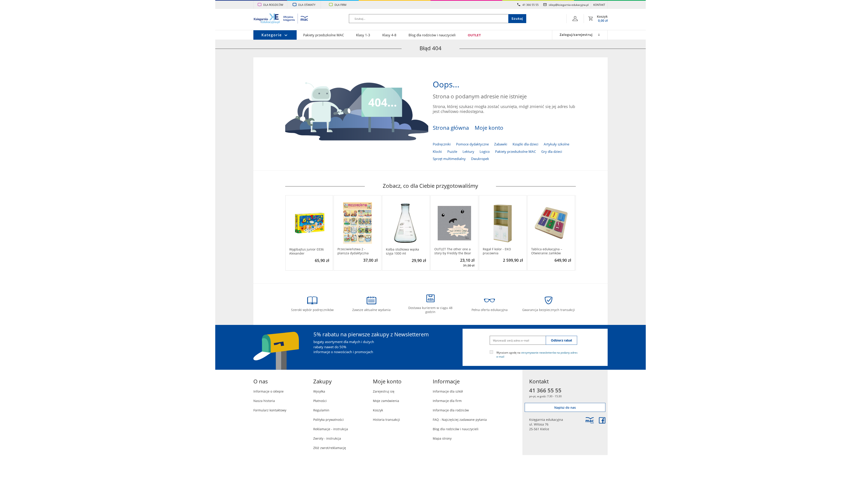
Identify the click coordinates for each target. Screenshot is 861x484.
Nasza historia (264, 401)
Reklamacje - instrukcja (330, 429)
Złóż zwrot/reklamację (329, 448)
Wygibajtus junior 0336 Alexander (306, 251)
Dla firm (340, 4)
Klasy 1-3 (363, 35)
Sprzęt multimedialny (449, 158)
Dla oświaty (306, 4)
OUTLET (474, 35)
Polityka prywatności (328, 419)
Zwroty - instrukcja (327, 438)
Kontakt (599, 4)
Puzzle (452, 151)
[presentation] (288, 233)
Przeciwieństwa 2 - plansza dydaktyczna (353, 251)
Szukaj (517, 18)
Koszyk (378, 410)
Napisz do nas (565, 407)
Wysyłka (319, 391)
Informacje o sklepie (268, 391)
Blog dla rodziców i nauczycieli (432, 35)
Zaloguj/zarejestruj (576, 34)
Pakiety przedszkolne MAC (323, 35)
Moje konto (489, 127)
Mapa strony (442, 438)
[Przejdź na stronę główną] (281, 19)
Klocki (437, 151)
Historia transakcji (386, 419)
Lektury (468, 151)
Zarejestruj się (383, 391)
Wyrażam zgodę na (537, 354)
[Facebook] (602, 420)
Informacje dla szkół (448, 391)
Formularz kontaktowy (269, 410)
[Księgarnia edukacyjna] (590, 420)
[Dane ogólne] (575, 18)
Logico (485, 151)
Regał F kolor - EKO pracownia (497, 251)
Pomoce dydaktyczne (472, 144)
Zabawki (500, 144)
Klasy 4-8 (389, 35)
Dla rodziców (273, 4)
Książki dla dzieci (525, 144)
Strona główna (451, 127)
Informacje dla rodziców (451, 410)
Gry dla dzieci (551, 151)
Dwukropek (480, 158)
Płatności (320, 401)
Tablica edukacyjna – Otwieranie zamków (546, 251)
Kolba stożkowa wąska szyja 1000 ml (402, 251)
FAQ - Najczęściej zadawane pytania (460, 419)
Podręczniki (442, 144)
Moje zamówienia (386, 401)
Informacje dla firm (447, 401)
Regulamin (321, 410)
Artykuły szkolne (556, 144)
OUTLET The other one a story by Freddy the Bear (452, 251)
